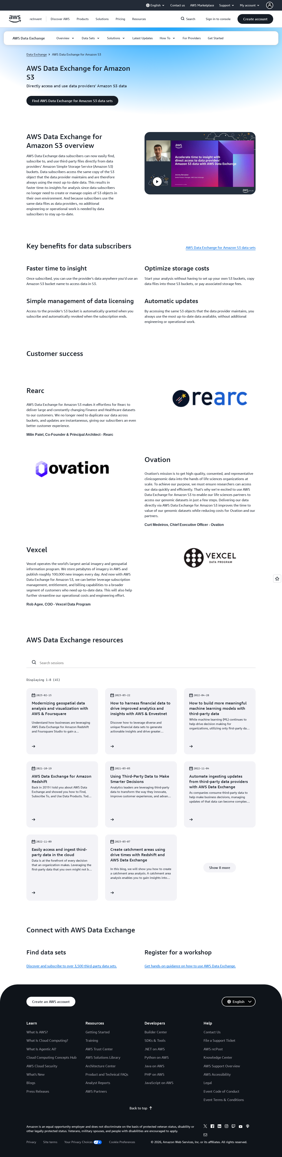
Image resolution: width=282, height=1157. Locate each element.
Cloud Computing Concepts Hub (51, 1057)
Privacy (31, 1142)
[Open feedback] (277, 579)
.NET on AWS (155, 1049)
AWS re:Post (213, 1049)
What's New (35, 1074)
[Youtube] (240, 1126)
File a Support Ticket (219, 1040)
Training (91, 1040)
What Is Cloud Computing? (47, 1040)
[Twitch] (233, 1126)
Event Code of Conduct (221, 1091)
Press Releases (37, 1091)
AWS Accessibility (217, 1074)
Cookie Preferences (122, 1142)
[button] (60, 19)
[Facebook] (212, 1126)
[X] (205, 1126)
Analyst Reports (97, 1083)
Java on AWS (154, 1066)
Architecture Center (100, 1066)
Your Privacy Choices (78, 1142)
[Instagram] (226, 1126)
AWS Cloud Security (41, 1066)
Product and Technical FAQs (106, 1074)
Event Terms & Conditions (224, 1099)
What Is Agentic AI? (41, 1049)
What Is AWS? (37, 1032)
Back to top (138, 1108)
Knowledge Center (218, 1057)
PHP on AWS (154, 1074)
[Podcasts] (247, 1126)
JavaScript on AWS (159, 1083)
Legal (208, 1083)
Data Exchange (36, 54)
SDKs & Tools (155, 1040)
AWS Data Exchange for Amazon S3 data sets (221, 247)
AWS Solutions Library (102, 1057)
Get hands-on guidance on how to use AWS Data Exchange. (190, 966)
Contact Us (212, 1032)
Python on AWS (157, 1057)
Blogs (30, 1083)
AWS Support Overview (222, 1066)
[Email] (205, 1135)
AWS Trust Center (99, 1049)
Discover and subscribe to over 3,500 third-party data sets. (71, 966)
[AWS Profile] (269, 5)
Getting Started (97, 1032)
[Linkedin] (219, 1126)
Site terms (50, 1142)
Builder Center (156, 1032)
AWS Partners (96, 1091)
